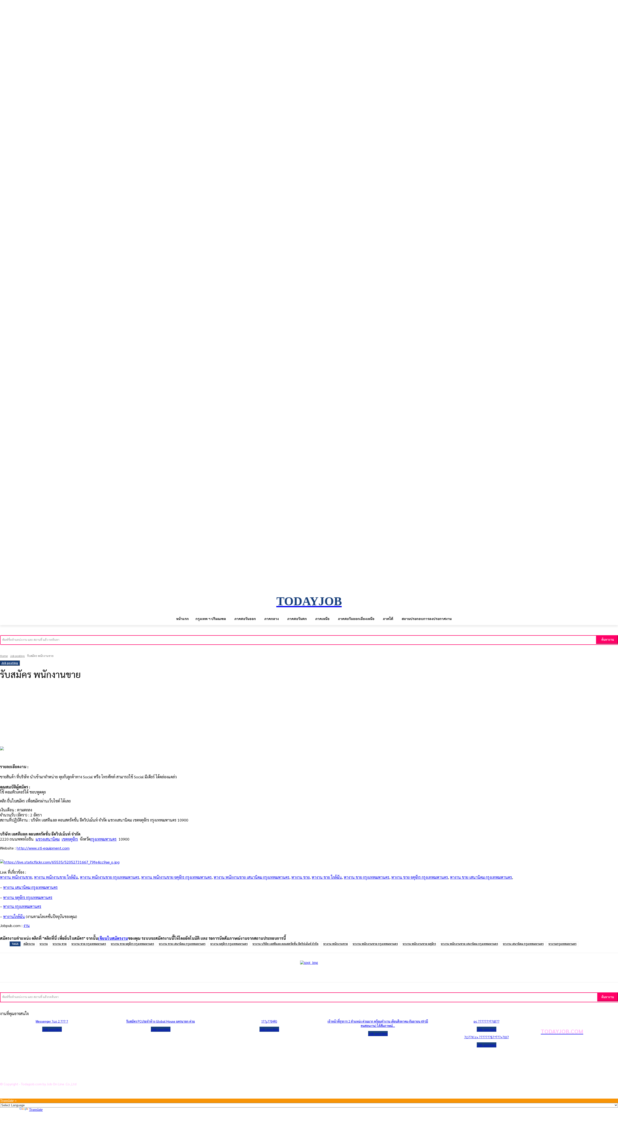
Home (4, 656)
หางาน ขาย (300, 877)
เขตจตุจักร (70, 839)
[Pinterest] (80, 701)
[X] (62, 701)
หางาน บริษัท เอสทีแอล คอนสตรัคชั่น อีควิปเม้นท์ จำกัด (285, 944)
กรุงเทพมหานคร (103, 839)
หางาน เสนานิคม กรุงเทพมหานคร (523, 944)
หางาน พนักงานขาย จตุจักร (419, 944)
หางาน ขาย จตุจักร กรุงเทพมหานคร (419, 877)
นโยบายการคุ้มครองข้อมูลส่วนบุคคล (38, 1059)
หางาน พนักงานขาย (16, 877)
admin (7, 688)
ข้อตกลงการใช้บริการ (26, 1067)
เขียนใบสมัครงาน (113, 938)
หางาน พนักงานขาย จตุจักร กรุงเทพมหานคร (176, 877)
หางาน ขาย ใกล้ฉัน (327, 877)
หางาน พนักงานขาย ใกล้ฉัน (56, 877)
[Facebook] (44, 701)
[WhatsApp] (98, 701)
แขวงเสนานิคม (47, 839)
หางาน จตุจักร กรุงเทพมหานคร (229, 944)
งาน (26, 925)
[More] (116, 701)
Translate (36, 1110)
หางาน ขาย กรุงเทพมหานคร (366, 877)
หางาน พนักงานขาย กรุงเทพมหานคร (109, 877)
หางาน (44, 944)
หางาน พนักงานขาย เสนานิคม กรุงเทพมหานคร (251, 877)
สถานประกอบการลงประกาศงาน (35, 1075)
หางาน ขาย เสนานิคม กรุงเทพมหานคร (481, 877)
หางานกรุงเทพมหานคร (562, 944)
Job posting (17, 656)
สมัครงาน (29, 944)
